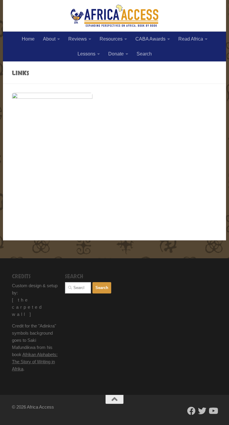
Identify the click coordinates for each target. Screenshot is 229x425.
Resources (111, 38)
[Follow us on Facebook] (191, 411)
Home (28, 38)
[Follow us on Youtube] (213, 411)
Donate (116, 53)
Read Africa (190, 38)
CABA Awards (150, 38)
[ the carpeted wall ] (27, 307)
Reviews (77, 38)
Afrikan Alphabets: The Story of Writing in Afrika (35, 361)
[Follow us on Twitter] (202, 411)
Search (144, 53)
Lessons (86, 53)
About (49, 38)
